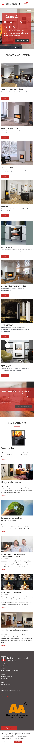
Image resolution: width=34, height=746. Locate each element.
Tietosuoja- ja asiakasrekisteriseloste (11, 695)
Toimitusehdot (5, 697)
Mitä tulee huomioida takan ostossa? (14, 630)
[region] (17, 29)
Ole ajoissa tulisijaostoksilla (11, 482)
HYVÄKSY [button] (17, 742)
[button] (16, 29)
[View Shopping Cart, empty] (25, 4)
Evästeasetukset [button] (7, 742)
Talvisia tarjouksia (7, 448)
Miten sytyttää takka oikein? (11, 592)
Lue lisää (3, 459)
